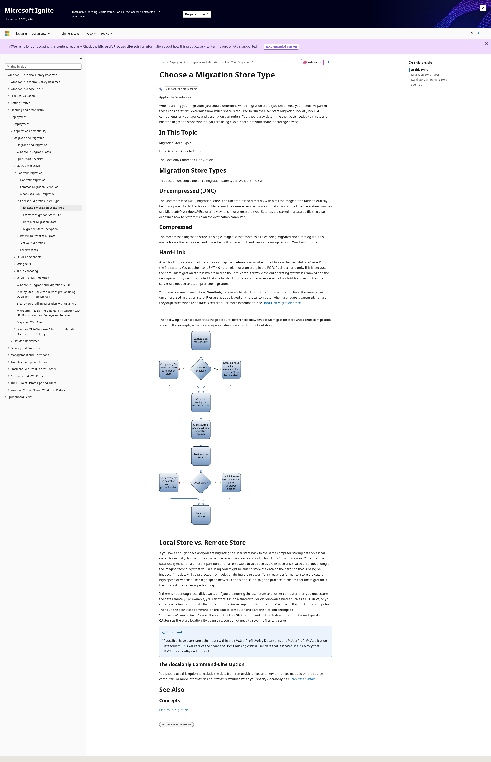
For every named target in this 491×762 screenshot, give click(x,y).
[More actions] (328, 62)
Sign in (481, 33)
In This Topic (419, 69)
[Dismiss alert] (483, 8)
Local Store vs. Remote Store (429, 79)
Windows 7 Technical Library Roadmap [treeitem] (35, 82)
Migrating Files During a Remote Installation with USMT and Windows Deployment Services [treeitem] (49, 313)
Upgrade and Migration (205, 62)
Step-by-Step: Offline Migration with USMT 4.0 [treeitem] (46, 303)
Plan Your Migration (237, 62)
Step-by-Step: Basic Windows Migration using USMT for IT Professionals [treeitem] (46, 294)
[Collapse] (81, 59)
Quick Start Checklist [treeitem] (30, 159)
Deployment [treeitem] (21, 124)
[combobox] (43, 66)
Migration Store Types (425, 74)
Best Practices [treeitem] (29, 250)
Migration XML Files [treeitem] (29, 322)
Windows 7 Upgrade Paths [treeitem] (34, 152)
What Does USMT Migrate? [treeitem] (37, 194)
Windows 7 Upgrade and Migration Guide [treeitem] (44, 285)
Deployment (177, 62)
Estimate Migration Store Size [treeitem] (42, 215)
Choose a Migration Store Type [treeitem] (43, 208)
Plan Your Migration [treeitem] (32, 180)
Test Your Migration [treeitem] (32, 243)
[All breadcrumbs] (162, 62)
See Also (416, 84)
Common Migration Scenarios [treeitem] (39, 187)
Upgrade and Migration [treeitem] (32, 145)
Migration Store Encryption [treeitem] (40, 229)
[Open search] (472, 33)
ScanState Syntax (302, 679)
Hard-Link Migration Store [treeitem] (39, 222)
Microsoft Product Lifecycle (118, 46)
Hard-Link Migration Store (282, 303)
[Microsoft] (7, 33)
